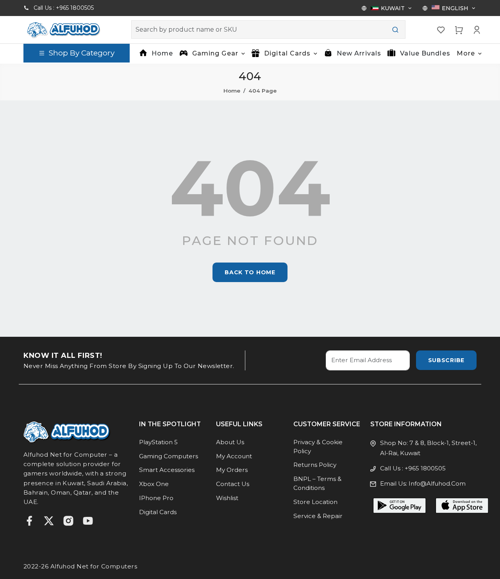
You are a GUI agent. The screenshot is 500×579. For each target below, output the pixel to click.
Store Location (315, 502)
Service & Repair (318, 516)
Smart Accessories (167, 470)
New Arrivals (359, 53)
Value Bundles (425, 53)
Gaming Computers (168, 456)
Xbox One (154, 484)
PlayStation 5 (158, 442)
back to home (250, 272)
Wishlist (227, 498)
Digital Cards (158, 512)
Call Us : (64, 7)
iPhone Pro (156, 498)
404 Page (262, 91)
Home (162, 53)
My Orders (232, 470)
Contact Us (232, 484)
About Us (230, 442)
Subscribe (446, 360)
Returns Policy (314, 464)
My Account (234, 456)
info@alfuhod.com (437, 483)
